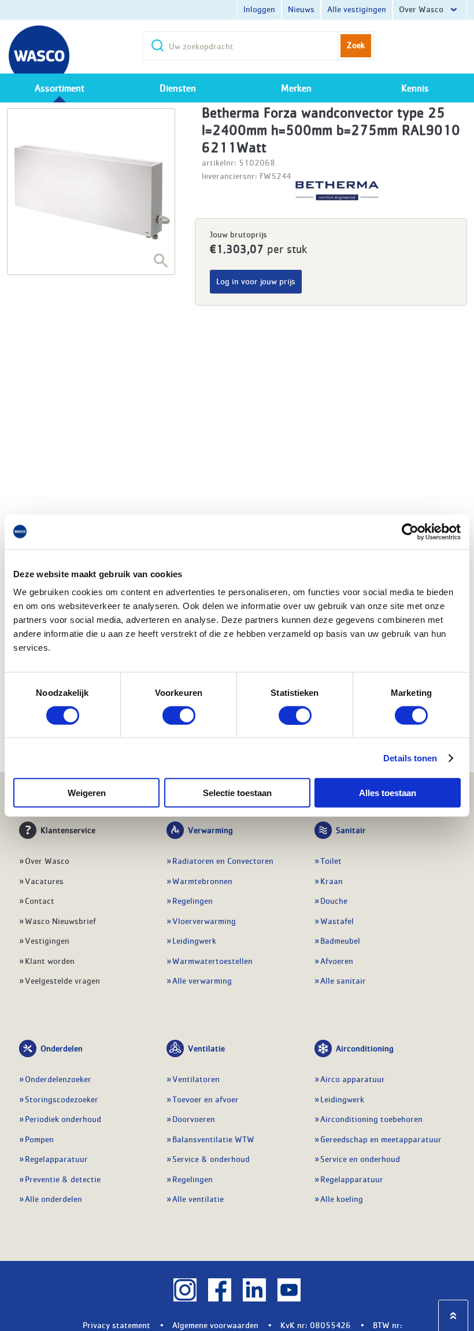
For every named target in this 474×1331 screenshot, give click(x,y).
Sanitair (351, 829)
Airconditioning (365, 1048)
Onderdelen (61, 1048)
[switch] (178, 715)
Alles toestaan (387, 793)
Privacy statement (116, 1324)
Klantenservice (67, 829)
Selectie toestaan (237, 793)
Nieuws (301, 8)
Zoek (356, 44)
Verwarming (210, 829)
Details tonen (410, 757)
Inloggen (259, 8)
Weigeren (87, 793)
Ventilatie (206, 1048)
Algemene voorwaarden (215, 1324)
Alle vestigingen (356, 8)
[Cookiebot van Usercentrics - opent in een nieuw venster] (410, 531)
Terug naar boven (453, 1315)
